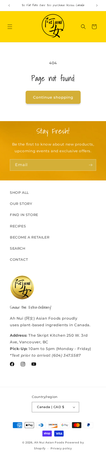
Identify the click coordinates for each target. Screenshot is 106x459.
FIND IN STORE (24, 215)
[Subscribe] (90, 165)
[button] (9, 26)
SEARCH (17, 248)
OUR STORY (21, 203)
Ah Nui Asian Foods (49, 442)
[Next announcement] (96, 5)
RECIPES (18, 226)
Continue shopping (53, 97)
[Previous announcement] (9, 5)
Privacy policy (61, 448)
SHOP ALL (19, 192)
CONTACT (19, 259)
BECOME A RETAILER (29, 237)
